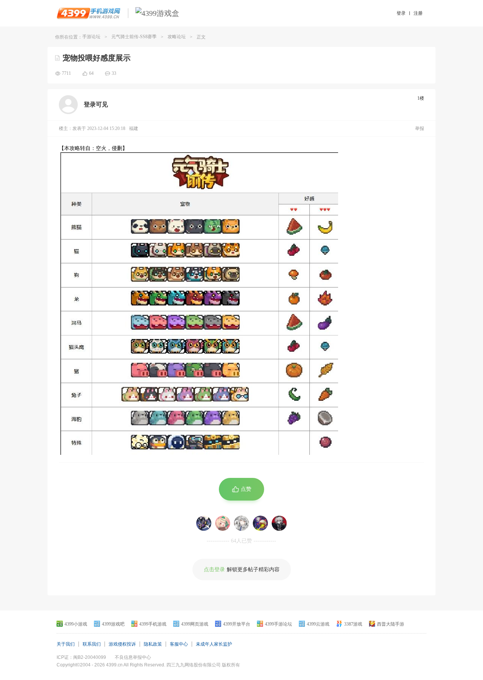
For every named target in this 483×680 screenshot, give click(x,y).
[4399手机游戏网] (88, 13)
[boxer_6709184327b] (222, 523)
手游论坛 (91, 36)
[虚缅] (241, 523)
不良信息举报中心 (133, 657)
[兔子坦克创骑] (203, 523)
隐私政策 (153, 644)
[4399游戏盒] (157, 13)
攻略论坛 (177, 36)
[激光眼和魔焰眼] (260, 523)
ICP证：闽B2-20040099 (81, 657)
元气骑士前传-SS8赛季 (134, 36)
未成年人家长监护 (214, 644)
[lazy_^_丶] (279, 523)
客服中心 (179, 644)
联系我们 (92, 644)
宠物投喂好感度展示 (97, 58)
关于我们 (66, 644)
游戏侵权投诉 (122, 644)
